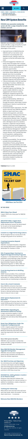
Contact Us (7, 422)
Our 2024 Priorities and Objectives (12, 361)
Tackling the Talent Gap (9, 388)
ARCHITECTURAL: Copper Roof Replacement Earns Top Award (11, 221)
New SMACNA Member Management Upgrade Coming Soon (13, 350)
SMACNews (13, 12)
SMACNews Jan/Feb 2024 (8, 13)
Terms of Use (17, 421)
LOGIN (17, 8)
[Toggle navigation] (3, 8)
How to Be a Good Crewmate (10, 284)
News (7, 12)
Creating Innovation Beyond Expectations (10, 242)
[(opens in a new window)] (9, 418)
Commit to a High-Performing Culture (14, 232)
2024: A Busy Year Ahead (9, 212)
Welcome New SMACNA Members (12, 399)
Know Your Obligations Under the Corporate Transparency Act (12, 324)
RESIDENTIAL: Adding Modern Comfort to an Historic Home (14, 375)
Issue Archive (21, 12)
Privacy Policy (8, 421)
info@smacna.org (9, 426)
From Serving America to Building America (12, 271)
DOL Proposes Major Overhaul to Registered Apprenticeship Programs (13, 254)
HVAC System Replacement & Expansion (10, 298)
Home (2, 12)
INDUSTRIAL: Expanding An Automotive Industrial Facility (11, 310)
